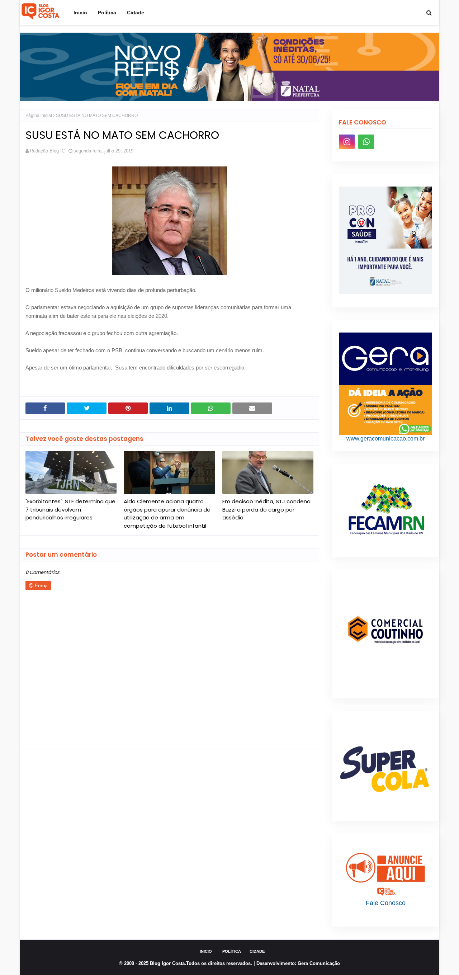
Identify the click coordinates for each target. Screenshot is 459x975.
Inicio (206, 951)
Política (231, 951)
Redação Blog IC (47, 151)
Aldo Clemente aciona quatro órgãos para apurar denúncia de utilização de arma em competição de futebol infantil (167, 513)
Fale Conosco (386, 902)
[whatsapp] (366, 142)
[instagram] (347, 142)
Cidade (257, 951)
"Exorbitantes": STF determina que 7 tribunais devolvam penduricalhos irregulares (70, 509)
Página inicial (38, 115)
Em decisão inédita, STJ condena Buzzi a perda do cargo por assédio (266, 509)
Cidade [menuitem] (135, 12)
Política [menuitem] (107, 12)
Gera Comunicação (319, 963)
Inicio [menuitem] (80, 12)
